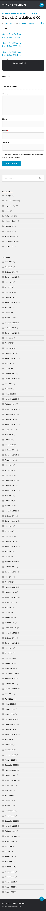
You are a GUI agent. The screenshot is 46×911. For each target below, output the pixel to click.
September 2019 (11, 424)
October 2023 (10, 328)
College (8, 196)
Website (5, 142)
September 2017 (11, 490)
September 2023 (11, 333)
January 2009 (10, 816)
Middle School (10, 221)
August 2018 (9, 460)
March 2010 (9, 750)
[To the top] (41, 899)
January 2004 (10, 882)
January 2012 (10, 668)
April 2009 (9, 800)
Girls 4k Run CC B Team (11, 52)
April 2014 (9, 582)
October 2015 (10, 541)
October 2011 (10, 684)
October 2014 (10, 567)
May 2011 (9, 694)
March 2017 (9, 506)
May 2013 (9, 607)
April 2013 (9, 612)
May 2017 (9, 496)
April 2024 (9, 312)
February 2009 (10, 811)
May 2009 (9, 795)
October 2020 (10, 404)
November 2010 (11, 724)
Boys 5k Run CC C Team (12, 37)
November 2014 (11, 562)
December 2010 (11, 719)
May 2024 (9, 307)
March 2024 (9, 318)
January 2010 (10, 760)
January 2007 (10, 867)
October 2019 (10, 419)
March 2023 (9, 348)
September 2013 (11, 597)
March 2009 (9, 806)
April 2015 (9, 556)
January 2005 (10, 877)
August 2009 (9, 785)
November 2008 (11, 826)
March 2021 (9, 394)
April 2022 (9, 368)
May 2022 (9, 363)
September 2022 (11, 358)
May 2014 (9, 577)
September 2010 (11, 734)
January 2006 (10, 872)
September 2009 (11, 780)
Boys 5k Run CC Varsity (11, 46)
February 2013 (10, 617)
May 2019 (9, 435)
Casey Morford (10, 23)
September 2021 (11, 379)
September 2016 (11, 521)
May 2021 (9, 384)
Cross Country (9, 13)
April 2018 (9, 470)
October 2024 (10, 297)
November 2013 (11, 587)
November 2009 (11, 770)
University (9, 246)
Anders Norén (15, 907)
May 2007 (9, 861)
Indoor (7, 211)
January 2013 (10, 623)
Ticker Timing (14, 5)
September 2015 (11, 546)
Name (5, 119)
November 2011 (11, 678)
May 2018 (9, 465)
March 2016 (9, 536)
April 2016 (9, 531)
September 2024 (11, 302)
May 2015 (9, 551)
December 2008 (11, 821)
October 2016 (10, 516)
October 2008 (10, 831)
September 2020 (11, 409)
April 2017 (9, 501)
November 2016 (11, 511)
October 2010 (10, 729)
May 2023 (9, 338)
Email (5, 131)
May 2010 (9, 739)
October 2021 (10, 374)
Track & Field (10, 236)
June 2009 (8, 790)
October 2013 (10, 592)
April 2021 (9, 389)
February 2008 (10, 856)
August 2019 (9, 429)
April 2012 (9, 653)
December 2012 (11, 628)
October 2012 (10, 638)
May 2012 (9, 648)
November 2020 (11, 399)
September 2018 (11, 455)
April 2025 (9, 287)
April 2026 (9, 267)
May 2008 (9, 846)
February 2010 (10, 755)
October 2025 (10, 272)
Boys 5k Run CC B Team (11, 55)
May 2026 (9, 262)
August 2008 (9, 841)
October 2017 (10, 485)
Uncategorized (10, 241)
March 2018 (9, 475)
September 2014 (11, 572)
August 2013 (9, 602)
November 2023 (11, 323)
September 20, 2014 (26, 23)
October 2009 (10, 775)
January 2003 (10, 887)
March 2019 (9, 445)
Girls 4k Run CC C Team (11, 34)
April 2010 (9, 745)
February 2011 (10, 709)
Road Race (9, 231)
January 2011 (10, 714)
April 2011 (9, 699)
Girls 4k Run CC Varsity (11, 43)
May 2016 (9, 526)
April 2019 (9, 440)
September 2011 (11, 689)
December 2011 (11, 673)
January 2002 (10, 892)
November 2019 (11, 414)
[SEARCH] (40, 178)
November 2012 (11, 633)
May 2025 (9, 282)
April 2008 (9, 851)
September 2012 (11, 643)
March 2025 (9, 292)
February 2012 (10, 663)
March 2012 (9, 658)
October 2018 (10, 450)
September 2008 (11, 836)
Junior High (9, 216)
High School (22, 13)
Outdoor (33, 13)
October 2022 (10, 353)
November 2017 (11, 480)
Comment (6, 94)
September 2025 (11, 277)
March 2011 (9, 704)
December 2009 (11, 765)
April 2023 (9, 343)
